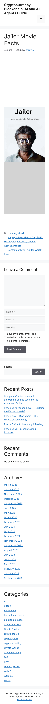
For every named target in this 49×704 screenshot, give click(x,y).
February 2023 (12, 568)
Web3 (7, 680)
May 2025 (9, 512)
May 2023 (9, 564)
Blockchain (10, 610)
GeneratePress (24, 699)
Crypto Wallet (11, 647)
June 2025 (10, 508)
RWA (6, 661)
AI (5, 601)
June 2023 (10, 559)
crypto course (11, 633)
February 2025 (12, 522)
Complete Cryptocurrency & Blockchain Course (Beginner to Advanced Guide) (21, 400)
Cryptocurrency (12, 652)
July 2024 (9, 526)
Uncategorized (12, 666)
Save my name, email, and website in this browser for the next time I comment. (24, 337)
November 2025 (13, 494)
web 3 (7, 671)
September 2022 (13, 578)
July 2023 (9, 554)
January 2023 (11, 573)
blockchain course (14, 615)
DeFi (6, 657)
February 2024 (12, 536)
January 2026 (11, 489)
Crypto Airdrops (12, 624)
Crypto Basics (11, 629)
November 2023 (13, 540)
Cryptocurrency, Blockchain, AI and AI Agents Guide (22, 9)
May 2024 (9, 531)
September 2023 (13, 545)
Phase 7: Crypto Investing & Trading (23, 424)
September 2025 (13, 503)
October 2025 (11, 498)
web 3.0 (8, 675)
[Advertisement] (24, 81)
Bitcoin (7, 605)
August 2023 (11, 550)
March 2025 (10, 517)
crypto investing (12, 643)
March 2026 (10, 484)
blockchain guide (13, 619)
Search (8, 366)
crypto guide (11, 638)
